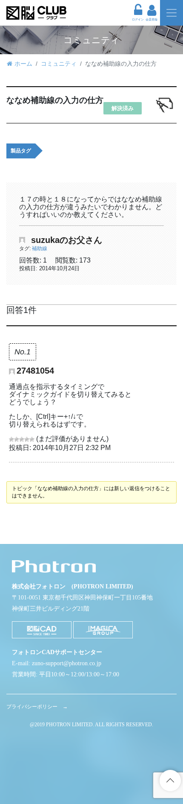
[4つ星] (26, 439)
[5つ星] (31, 439)
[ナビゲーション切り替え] (171, 13)
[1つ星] (11, 439)
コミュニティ (59, 63)
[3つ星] (21, 439)
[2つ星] (16, 439)
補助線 (39, 248)
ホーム (23, 63)
